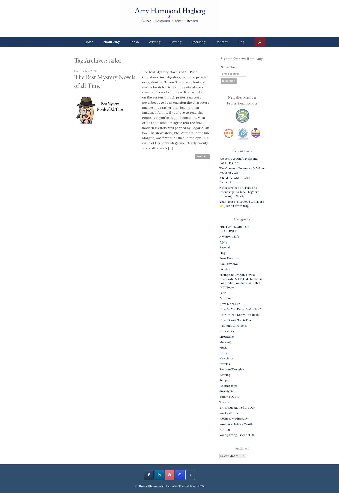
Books (134, 42)
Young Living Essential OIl (237, 435)
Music (223, 347)
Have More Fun (229, 304)
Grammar (226, 298)
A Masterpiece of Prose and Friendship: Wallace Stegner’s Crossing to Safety (239, 192)
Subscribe (228, 67)
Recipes (224, 380)
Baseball (224, 247)
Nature (224, 353)
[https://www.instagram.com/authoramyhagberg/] (180, 475)
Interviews (226, 331)
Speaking (198, 42)
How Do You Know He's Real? (239, 314)
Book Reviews (228, 264)
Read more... (202, 156)
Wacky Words (228, 413)
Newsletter (227, 358)
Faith (222, 293)
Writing (154, 42)
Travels (224, 402)
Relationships (228, 385)
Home (88, 42)
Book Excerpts (229, 258)
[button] (259, 42)
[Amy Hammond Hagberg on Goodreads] (190, 475)
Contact (221, 42)
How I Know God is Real (235, 320)
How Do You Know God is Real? (240, 309)
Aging (223, 242)
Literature (226, 336)
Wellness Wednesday (233, 418)
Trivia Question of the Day (237, 407)
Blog (240, 42)
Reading (224, 375)
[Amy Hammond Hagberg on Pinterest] (169, 475)
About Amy (111, 42)
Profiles (224, 364)
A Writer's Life (229, 236)
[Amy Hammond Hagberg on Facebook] (149, 475)
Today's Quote (229, 396)
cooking (224, 269)
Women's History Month (236, 424)
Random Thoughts (231, 369)
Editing (176, 42)
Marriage (225, 342)
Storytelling (227, 391)
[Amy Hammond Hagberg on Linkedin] (159, 475)
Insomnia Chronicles (233, 325)
